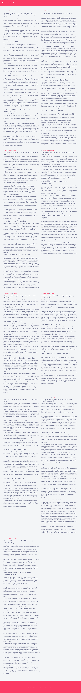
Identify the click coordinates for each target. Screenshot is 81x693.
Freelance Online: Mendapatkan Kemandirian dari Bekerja (57, 14)
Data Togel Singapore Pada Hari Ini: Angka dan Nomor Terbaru (20, 400)
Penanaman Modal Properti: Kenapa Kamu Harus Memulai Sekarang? (56, 400)
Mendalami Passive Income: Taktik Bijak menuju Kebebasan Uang (18, 542)
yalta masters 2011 (8, 2)
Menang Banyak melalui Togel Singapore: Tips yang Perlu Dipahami (57, 296)
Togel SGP (32, 329)
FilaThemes (51, 687)
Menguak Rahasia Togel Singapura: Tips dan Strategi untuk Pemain (20, 296)
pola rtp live (21, 68)
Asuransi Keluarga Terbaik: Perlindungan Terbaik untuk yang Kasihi (58, 153)
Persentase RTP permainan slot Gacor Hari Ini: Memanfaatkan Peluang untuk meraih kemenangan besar (19, 14)
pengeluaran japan (7, 446)
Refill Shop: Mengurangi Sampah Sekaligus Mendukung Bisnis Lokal (20, 153)
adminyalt (13, 10)
